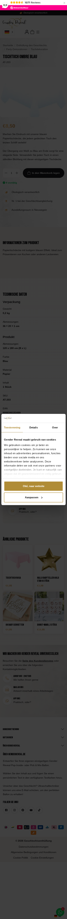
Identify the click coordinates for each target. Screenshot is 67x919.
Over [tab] (55, 427)
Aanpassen (31, 497)
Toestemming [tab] (12, 427)
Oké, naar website (33, 486)
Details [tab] (33, 427)
